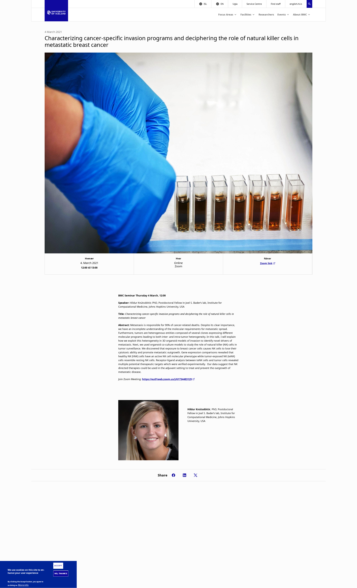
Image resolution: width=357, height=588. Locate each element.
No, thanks (61, 573)
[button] (309, 4)
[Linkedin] (184, 475)
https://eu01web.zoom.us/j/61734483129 (167, 379)
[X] (195, 475)
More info (23, 585)
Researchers (266, 14)
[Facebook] (173, 475)
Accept (58, 565)
